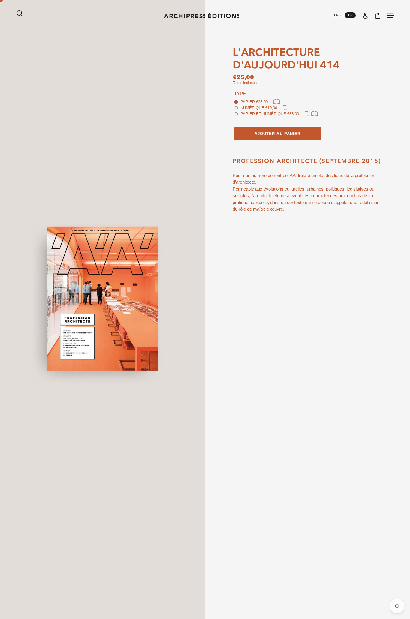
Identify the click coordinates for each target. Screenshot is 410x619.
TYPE (240, 93)
